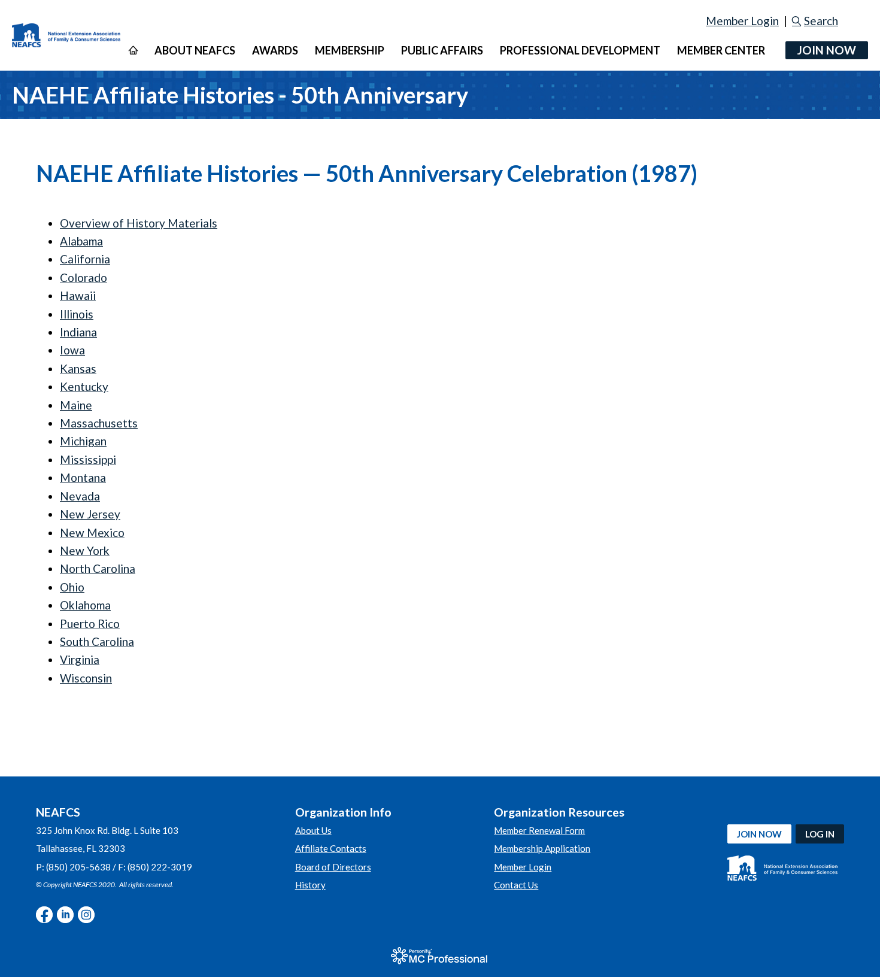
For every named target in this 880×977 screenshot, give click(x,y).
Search (821, 21)
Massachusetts (99, 423)
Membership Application (542, 848)
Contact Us (516, 884)
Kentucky (84, 386)
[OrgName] (66, 35)
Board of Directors (333, 866)
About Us (313, 830)
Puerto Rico (90, 623)
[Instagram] (86, 914)
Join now (759, 834)
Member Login (742, 21)
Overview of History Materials (138, 223)
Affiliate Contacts (330, 848)
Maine (76, 405)
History (310, 884)
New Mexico (92, 532)
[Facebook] (44, 914)
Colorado (83, 277)
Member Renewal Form (539, 830)
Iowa (72, 350)
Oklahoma (85, 605)
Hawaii (78, 295)
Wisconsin (86, 678)
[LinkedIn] (65, 914)
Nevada (80, 496)
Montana (83, 477)
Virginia (79, 659)
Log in (820, 834)
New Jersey (90, 514)
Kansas (78, 368)
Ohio (72, 587)
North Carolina (97, 568)
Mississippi (88, 459)
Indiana (78, 332)
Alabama (81, 241)
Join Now (826, 50)
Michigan (83, 441)
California (85, 259)
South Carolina (97, 641)
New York (85, 550)
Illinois (76, 314)
